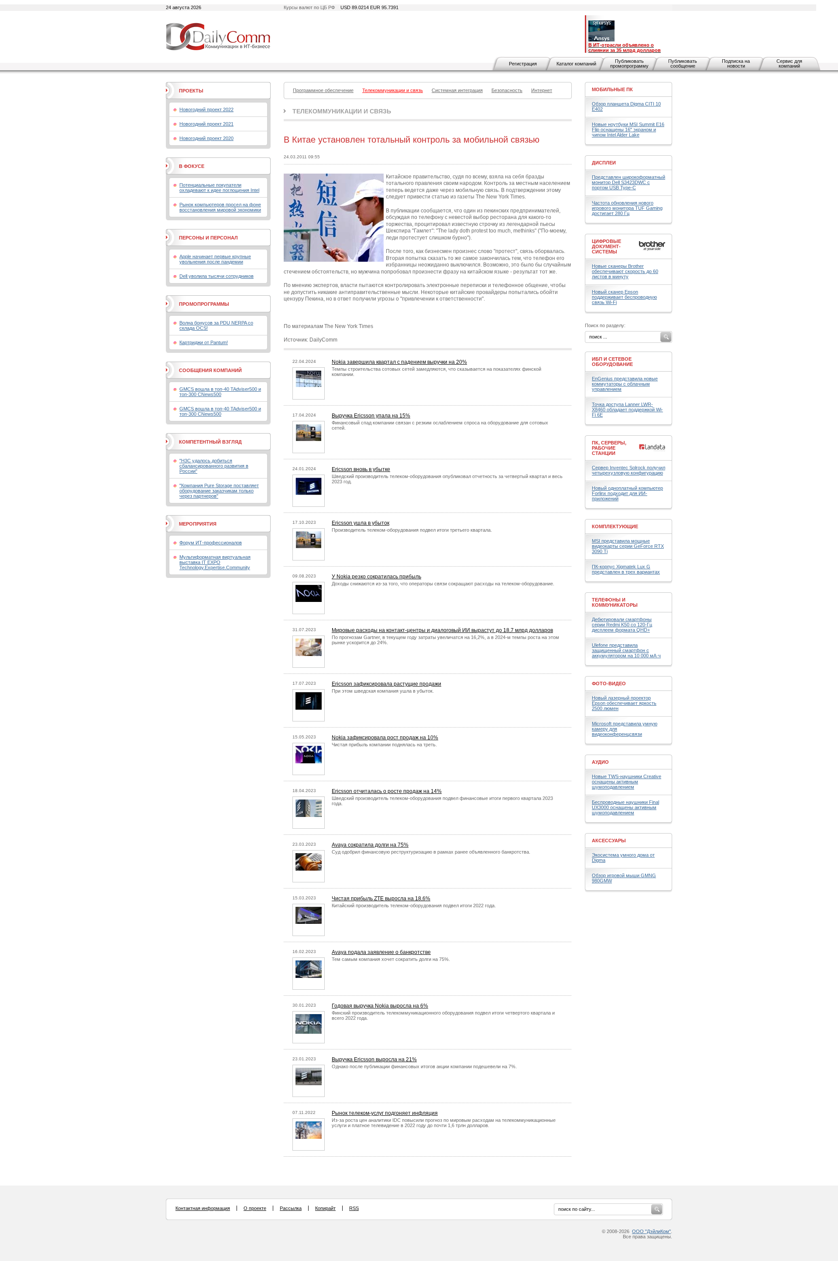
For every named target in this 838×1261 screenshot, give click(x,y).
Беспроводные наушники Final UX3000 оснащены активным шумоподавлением (625, 807)
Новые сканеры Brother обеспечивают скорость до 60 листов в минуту (625, 271)
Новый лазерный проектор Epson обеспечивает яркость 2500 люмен (624, 703)
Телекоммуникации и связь (341, 111)
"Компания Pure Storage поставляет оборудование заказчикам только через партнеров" (219, 491)
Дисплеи (604, 162)
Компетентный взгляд (210, 441)
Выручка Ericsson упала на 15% (371, 416)
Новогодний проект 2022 (206, 109)
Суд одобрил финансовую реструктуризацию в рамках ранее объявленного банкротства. (431, 851)
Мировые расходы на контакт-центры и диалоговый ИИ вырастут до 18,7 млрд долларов (442, 630)
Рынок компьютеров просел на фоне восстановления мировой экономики (220, 207)
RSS (354, 1208)
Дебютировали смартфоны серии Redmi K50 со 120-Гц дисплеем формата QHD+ (622, 624)
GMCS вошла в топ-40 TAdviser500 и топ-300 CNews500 (220, 391)
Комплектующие (615, 526)
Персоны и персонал (208, 237)
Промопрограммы (204, 304)
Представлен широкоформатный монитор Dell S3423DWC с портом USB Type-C (628, 182)
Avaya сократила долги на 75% (370, 845)
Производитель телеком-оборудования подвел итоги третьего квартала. (412, 530)
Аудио (600, 762)
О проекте (255, 1208)
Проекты (191, 90)
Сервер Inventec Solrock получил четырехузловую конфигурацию (628, 470)
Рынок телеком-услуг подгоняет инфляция (385, 1113)
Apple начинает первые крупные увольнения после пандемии (215, 259)
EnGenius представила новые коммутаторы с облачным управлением (625, 384)
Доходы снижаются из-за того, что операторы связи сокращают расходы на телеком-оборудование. (443, 583)
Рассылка (291, 1208)
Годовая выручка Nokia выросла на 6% (380, 1006)
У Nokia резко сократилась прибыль (376, 577)
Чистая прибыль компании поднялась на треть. (384, 744)
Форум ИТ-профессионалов (210, 542)
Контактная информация (202, 1208)
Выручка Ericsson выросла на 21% (374, 1059)
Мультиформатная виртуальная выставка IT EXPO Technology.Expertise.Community (215, 562)
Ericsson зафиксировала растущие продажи (386, 684)
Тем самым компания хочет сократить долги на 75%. (391, 959)
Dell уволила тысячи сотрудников (216, 276)
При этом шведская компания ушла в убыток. (383, 691)
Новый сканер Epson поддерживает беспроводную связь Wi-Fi (624, 297)
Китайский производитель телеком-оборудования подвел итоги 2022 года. (414, 905)
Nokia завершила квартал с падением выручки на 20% (399, 362)
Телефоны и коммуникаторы (615, 602)
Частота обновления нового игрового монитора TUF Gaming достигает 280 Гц (627, 208)
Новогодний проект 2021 (206, 123)
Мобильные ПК (612, 89)
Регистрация (523, 63)
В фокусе (191, 166)
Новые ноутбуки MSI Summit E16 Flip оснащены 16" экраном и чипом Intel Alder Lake (628, 129)
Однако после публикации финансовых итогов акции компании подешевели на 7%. (424, 1066)
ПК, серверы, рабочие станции (609, 448)
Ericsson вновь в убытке (361, 469)
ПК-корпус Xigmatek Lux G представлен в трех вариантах (626, 569)
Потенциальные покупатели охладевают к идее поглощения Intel (219, 187)
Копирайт (325, 1208)
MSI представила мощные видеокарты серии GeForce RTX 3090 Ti (628, 546)
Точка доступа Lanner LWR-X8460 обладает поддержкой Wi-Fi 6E (627, 409)
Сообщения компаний (210, 370)
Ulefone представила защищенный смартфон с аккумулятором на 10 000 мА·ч (626, 650)
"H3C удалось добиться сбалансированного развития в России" (213, 466)
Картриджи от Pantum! (203, 342)
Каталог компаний (576, 63)
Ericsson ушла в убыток (360, 523)
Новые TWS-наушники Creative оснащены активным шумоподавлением (626, 781)
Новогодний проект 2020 (206, 138)
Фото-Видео (609, 683)
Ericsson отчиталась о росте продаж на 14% (387, 791)
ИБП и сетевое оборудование (612, 361)
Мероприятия (197, 523)
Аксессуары (609, 840)
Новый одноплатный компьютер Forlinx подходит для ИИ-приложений (627, 493)
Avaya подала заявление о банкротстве (381, 952)
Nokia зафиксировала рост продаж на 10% (385, 738)
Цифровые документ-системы (606, 246)
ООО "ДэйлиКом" (651, 1231)
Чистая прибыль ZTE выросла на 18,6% (381, 898)
